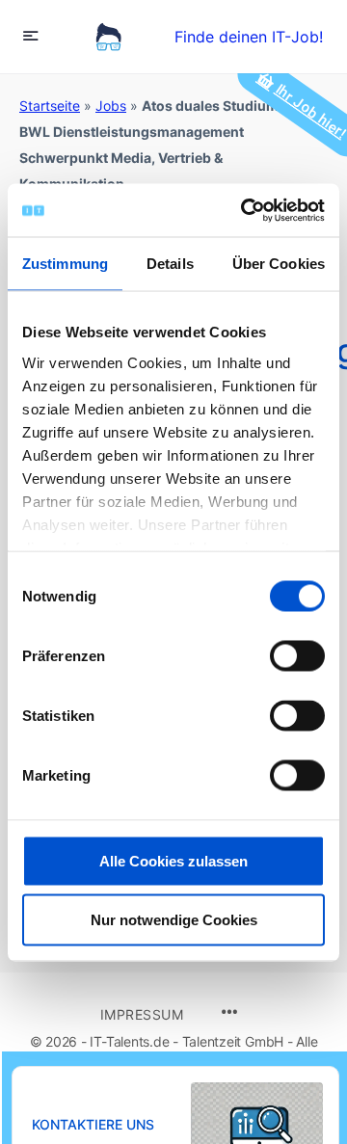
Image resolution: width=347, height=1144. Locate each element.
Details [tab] (170, 263)
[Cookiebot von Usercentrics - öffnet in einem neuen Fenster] (245, 210)
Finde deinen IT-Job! (248, 36)
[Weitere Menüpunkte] (229, 1013)
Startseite (49, 105)
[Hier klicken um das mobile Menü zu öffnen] (30, 35)
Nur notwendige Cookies (174, 920)
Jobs (110, 105)
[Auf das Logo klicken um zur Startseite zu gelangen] (108, 36)
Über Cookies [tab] (278, 263)
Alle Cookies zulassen (173, 861)
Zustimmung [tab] (65, 263)
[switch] (297, 656)
